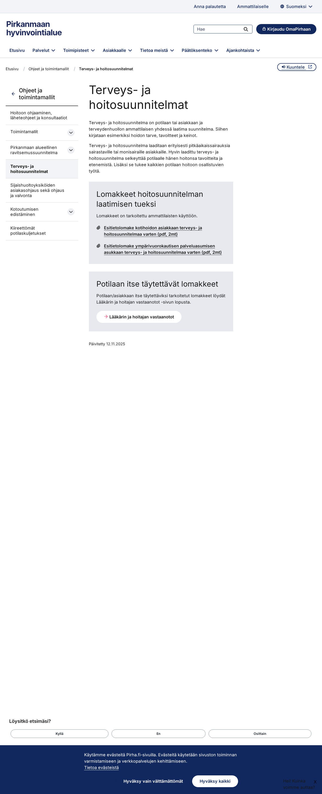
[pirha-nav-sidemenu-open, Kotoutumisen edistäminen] (70, 211)
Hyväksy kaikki (215, 781)
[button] (59, 733)
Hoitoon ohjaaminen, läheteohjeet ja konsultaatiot (38, 115)
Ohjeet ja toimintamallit (49, 68)
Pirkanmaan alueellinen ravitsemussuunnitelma (34, 150)
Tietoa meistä (154, 50)
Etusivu (17, 50)
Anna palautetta (210, 6)
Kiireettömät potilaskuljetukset (28, 231)
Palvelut (41, 50)
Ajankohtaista (240, 50)
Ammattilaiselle (253, 6)
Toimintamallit (24, 131)
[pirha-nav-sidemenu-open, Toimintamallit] (70, 132)
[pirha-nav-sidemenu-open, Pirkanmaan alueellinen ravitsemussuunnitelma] (70, 150)
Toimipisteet (76, 50)
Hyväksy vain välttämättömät (153, 781)
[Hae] (246, 29)
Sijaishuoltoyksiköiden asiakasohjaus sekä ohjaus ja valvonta (37, 190)
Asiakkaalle (115, 50)
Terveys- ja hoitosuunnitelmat (29, 169)
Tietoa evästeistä (101, 767)
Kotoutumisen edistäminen (24, 212)
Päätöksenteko (197, 50)
